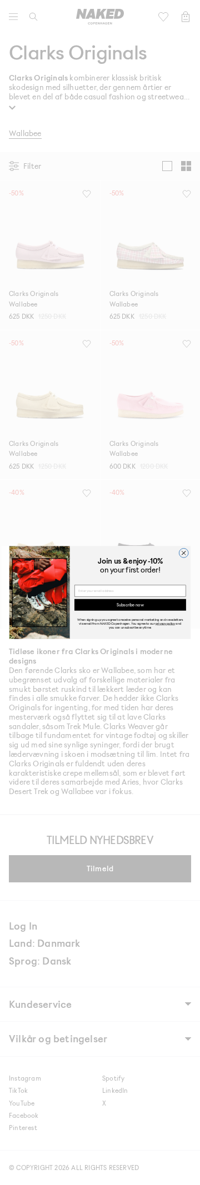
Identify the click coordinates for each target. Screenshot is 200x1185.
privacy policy (165, 623)
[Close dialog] (183, 553)
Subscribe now (130, 604)
